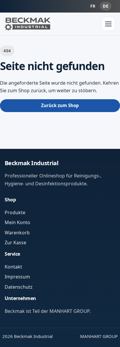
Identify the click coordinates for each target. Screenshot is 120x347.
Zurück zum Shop (60, 105)
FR (93, 6)
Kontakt (13, 267)
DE (105, 6)
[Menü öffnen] (108, 24)
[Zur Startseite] (28, 24)
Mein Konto (17, 222)
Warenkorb (17, 232)
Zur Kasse (15, 242)
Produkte (15, 212)
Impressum (17, 276)
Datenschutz (19, 287)
